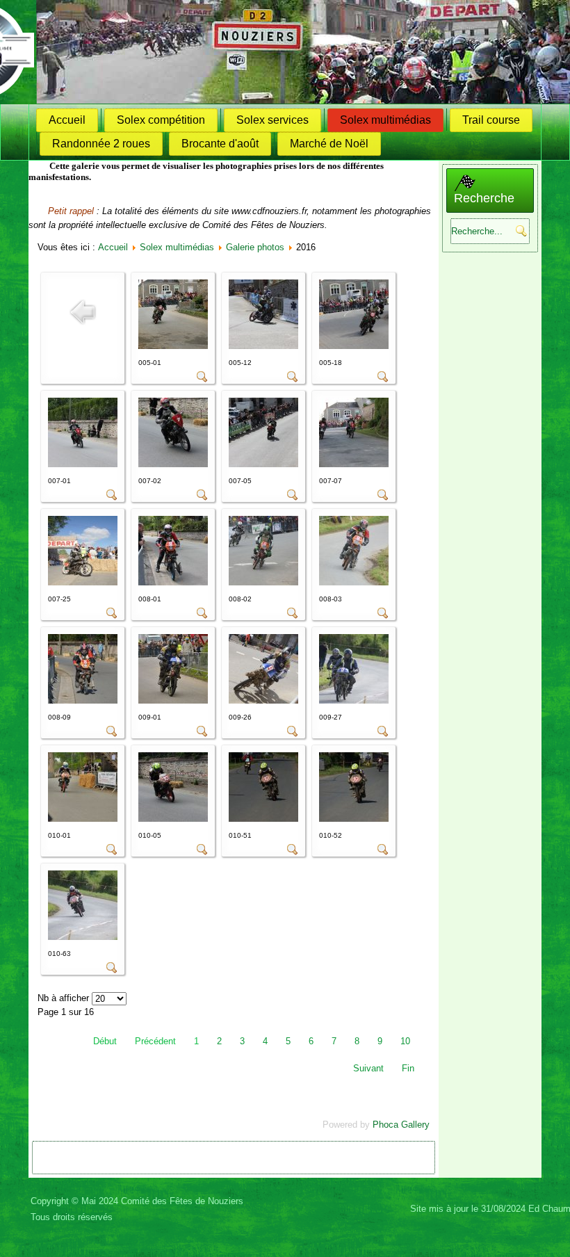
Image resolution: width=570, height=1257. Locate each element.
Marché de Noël (329, 143)
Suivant (368, 1068)
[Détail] (202, 379)
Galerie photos (255, 247)
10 (405, 1041)
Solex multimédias (385, 120)
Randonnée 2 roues (101, 143)
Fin (408, 1068)
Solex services (272, 120)
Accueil (67, 120)
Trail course (491, 120)
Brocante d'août (220, 143)
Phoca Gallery (401, 1124)
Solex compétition (161, 120)
